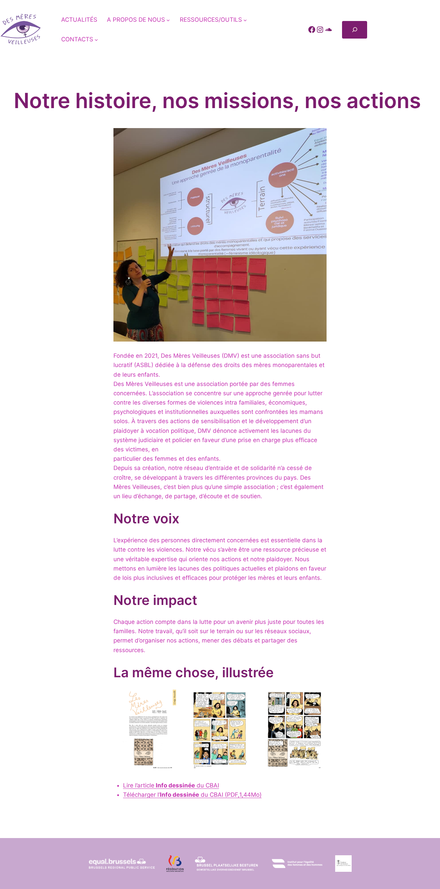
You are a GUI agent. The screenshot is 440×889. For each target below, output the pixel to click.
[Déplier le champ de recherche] (354, 30)
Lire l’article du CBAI (171, 785)
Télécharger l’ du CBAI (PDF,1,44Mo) (192, 794)
